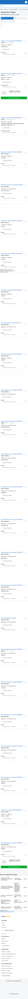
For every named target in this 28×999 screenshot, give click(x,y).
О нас (3, 922)
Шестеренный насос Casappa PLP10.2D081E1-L (13, 390)
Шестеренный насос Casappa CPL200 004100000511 (14, 552)
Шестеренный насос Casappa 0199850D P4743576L (14, 682)
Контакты (4, 927)
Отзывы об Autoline (6, 958)
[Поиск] (26, 6)
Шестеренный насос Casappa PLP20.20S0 (12, 746)
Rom (3, 933)
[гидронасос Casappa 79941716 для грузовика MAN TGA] (14, 64)
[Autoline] (1, 9)
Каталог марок (5, 960)
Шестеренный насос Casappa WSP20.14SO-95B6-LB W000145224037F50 (6, 901)
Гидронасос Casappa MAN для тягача (7, 896)
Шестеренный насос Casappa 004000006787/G (13, 714)
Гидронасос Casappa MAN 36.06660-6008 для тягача (14, 40)
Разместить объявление (14, 97)
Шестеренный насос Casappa (8, 618)
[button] (26, 2)
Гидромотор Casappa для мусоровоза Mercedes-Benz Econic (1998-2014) (7, 887)
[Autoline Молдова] (8, 2)
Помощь (3, 925)
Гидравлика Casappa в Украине (7, 911)
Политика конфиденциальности (9, 953)
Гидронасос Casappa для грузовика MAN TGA (6, 907)
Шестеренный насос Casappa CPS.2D (11, 322)
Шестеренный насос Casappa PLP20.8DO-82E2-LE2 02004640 (7, 879)
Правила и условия (6, 951)
